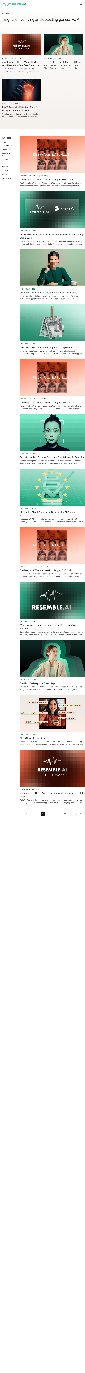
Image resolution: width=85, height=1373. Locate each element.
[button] (81, 4)
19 (65, 814)
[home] (14, 4)
